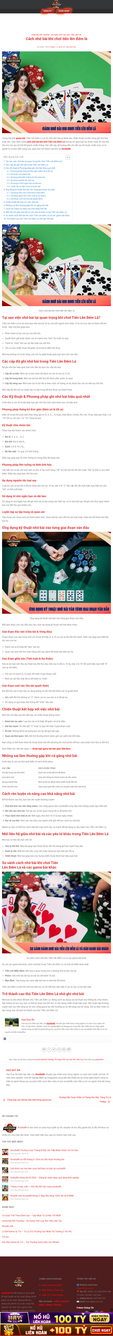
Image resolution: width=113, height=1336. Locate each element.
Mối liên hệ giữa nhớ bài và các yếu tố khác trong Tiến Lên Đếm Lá (36, 212)
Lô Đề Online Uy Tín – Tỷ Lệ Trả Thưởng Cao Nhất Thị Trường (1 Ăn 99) (37, 1231)
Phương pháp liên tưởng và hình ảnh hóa (27, 177)
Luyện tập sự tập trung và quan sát (25, 186)
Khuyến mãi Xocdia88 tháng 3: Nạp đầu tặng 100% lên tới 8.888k (42, 1195)
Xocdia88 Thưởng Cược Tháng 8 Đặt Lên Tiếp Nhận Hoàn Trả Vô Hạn (44, 1150)
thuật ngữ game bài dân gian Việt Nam (52, 748)
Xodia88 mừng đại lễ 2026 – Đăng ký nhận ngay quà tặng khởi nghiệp (44, 1177)
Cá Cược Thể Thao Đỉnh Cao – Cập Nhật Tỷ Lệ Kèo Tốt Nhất (31, 1215)
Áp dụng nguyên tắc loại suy (22, 180)
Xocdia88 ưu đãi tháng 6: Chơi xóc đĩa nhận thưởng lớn (37, 1159)
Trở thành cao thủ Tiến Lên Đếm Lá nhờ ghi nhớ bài (30, 219)
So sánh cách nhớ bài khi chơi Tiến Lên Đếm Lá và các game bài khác (38, 215)
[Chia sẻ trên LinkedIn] (69, 1049)
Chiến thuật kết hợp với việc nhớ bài (22, 202)
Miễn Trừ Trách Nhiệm (53, 1295)
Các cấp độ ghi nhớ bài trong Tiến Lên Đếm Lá (27, 165)
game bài (20, 138)
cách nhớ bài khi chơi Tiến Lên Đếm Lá (46, 141)
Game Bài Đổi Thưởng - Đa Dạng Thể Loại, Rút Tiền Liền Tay (56, 35)
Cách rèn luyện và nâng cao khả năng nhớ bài (26, 208)
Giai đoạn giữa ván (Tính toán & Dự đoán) (28, 196)
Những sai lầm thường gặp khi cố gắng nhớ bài (27, 205)
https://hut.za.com (85, 1288)
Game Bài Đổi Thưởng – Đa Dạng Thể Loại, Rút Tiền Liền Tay (32, 1221)
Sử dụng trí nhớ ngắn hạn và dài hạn (25, 183)
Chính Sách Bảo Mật (52, 1285)
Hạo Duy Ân (71, 47)
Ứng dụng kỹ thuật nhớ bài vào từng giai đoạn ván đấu (30, 189)
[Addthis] (5, 1038)
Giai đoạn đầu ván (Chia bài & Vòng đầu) (27, 193)
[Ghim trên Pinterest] (64, 1049)
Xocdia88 (22, 1127)
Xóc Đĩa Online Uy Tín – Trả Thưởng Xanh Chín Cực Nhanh (30, 1242)
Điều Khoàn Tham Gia (52, 1290)
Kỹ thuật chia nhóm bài (20, 174)
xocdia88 (65, 149)
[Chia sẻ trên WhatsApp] (44, 1049)
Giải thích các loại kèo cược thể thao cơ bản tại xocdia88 (37, 1168)
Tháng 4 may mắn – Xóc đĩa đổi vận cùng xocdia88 (35, 1186)
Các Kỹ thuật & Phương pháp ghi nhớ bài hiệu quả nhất (30, 168)
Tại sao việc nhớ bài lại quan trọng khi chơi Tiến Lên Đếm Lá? (34, 161)
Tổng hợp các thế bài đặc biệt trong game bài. (29, 1100)
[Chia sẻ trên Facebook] (49, 1049)
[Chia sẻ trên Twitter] (54, 1049)
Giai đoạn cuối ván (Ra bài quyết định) (26, 199)
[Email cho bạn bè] (59, 1049)
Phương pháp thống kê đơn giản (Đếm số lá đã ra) (31, 171)
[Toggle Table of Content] (66, 157)
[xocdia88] (56, 4)
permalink (99, 1059)
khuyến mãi (7, 1226)
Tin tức (5, 1237)
